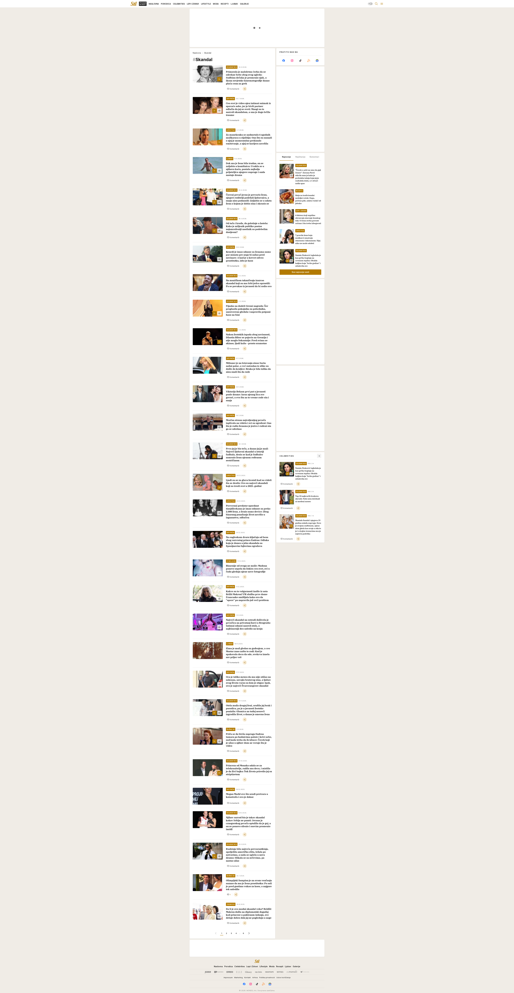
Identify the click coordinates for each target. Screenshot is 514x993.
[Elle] (239, 972)
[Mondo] (218, 972)
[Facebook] (283, 60)
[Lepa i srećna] (258, 972)
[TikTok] (300, 60)
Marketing (238, 977)
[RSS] (309, 60)
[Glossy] (248, 972)
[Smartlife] (269, 972)
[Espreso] (229, 972)
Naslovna (197, 53)
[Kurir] (208, 972)
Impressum (228, 977)
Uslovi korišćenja (283, 977)
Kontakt (247, 977)
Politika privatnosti (267, 977)
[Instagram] (292, 60)
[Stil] (134, 3)
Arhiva (255, 977)
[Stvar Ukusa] (304, 972)
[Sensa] (280, 972)
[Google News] (317, 60)
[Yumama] (292, 972)
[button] (233, 89)
